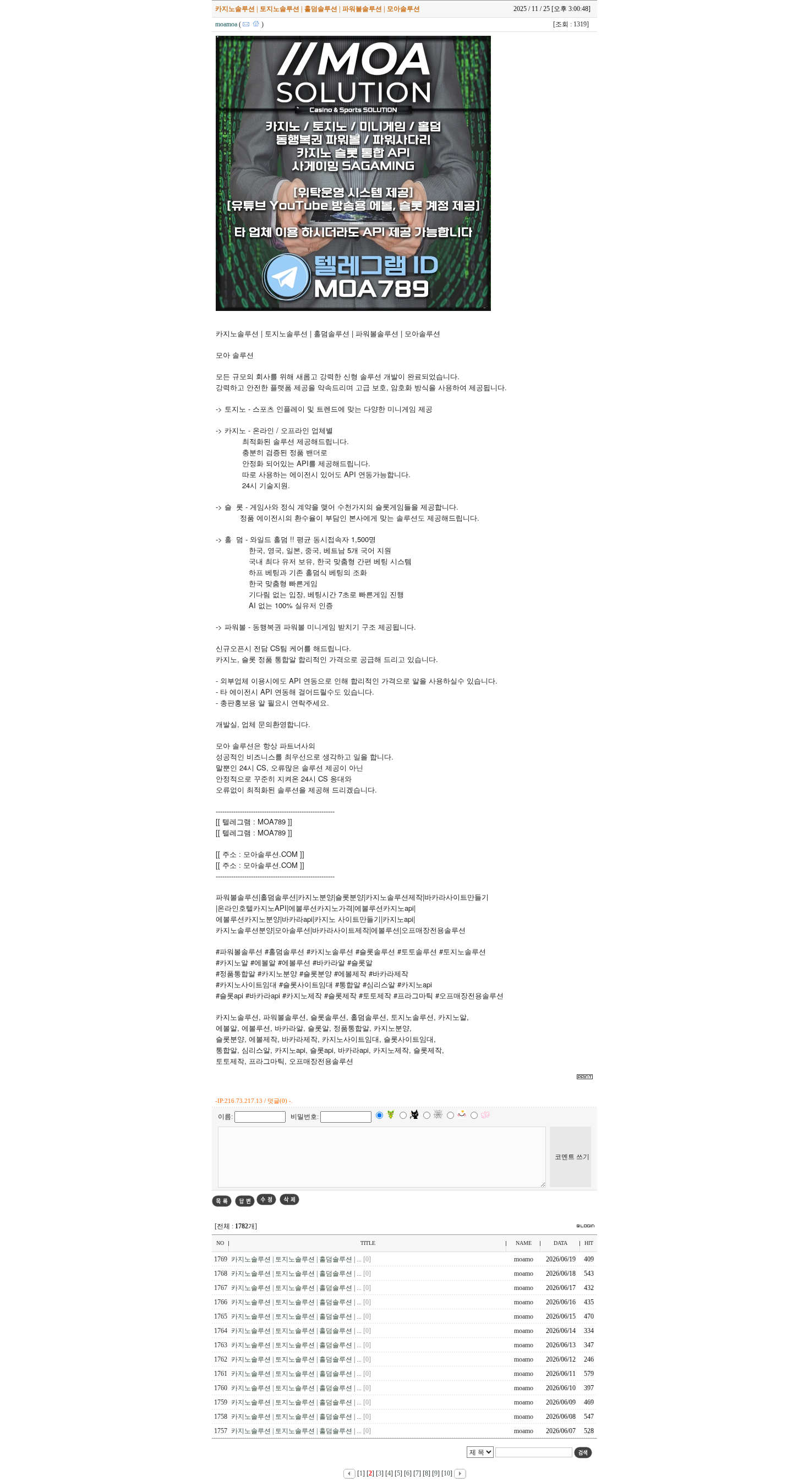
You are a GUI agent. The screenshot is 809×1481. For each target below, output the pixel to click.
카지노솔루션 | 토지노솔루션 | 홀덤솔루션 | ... (297, 1259)
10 (447, 1473)
